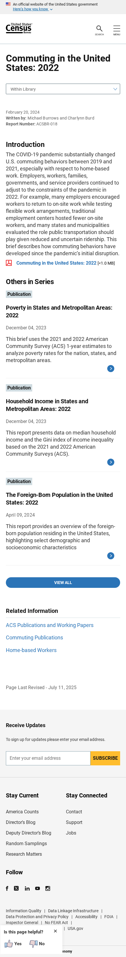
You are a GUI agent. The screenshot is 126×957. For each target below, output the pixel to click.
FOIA (108, 916)
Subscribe (105, 758)
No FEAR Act (56, 922)
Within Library (23, 89)
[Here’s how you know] (63, 7)
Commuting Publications (34, 637)
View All (63, 582)
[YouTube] (37, 888)
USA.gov (75, 928)
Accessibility (86, 916)
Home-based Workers (31, 650)
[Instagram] (47, 888)
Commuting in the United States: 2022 (56, 263)
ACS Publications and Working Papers (49, 625)
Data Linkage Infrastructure (73, 910)
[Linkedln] (27, 888)
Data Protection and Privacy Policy (37, 916)
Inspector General (22, 922)
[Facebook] (9, 888)
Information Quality (23, 910)
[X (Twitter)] (17, 888)
